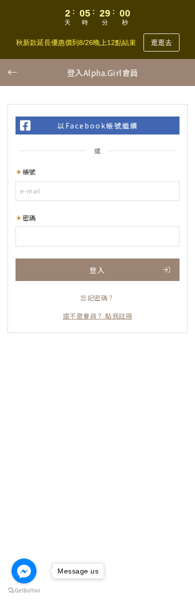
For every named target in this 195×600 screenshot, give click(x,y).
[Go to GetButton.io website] (24, 590)
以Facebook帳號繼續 (98, 125)
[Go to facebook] (24, 571)
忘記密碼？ (97, 297)
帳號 (29, 171)
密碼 (29, 217)
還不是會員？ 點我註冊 (97, 315)
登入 (98, 270)
